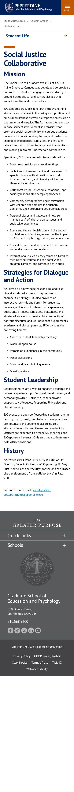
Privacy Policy (21, 656)
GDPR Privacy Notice (47, 656)
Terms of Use (39, 662)
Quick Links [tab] (19, 536)
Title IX (57, 662)
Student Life (17, 36)
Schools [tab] (15, 545)
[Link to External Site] (37, 525)
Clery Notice (20, 662)
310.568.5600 (18, 621)
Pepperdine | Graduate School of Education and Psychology (26, 5)
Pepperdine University (48, 647)
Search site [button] (6, 6)
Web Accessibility (37, 669)
